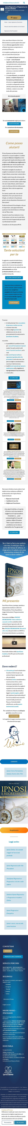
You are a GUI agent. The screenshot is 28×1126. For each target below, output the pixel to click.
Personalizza (7, 1122)
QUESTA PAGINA (14, 124)
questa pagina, (15, 693)
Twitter (7, 993)
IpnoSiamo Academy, (10, 1030)
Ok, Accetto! (20, 1122)
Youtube (8, 989)
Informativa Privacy (8, 999)
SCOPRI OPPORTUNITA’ (14, 277)
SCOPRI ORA (14, 378)
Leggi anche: (14, 842)
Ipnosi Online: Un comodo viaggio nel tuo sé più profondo (15, 852)
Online (14, 679)
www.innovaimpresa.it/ (22, 1089)
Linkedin (8, 991)
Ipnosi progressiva (17, 967)
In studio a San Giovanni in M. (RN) (12, 1054)
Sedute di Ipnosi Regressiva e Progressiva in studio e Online (15, 897)
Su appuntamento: (7, 1050)
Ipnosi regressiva (7, 967)
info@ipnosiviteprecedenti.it (11, 2)
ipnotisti (16, 330)
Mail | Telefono (23, 1087)
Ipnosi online (6, 969)
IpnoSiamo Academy (12, 336)
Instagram (8, 986)
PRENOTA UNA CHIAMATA (13, 956)
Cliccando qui (10, 670)
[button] (24, 3)
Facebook (8, 984)
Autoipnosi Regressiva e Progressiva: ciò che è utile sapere (15, 881)
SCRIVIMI (8, 951)
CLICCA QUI (14, 131)
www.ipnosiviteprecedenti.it (13, 1087)
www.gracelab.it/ (16, 1091)
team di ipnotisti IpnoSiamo (13, 350)
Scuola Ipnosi (10, 970)
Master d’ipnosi (19, 970)
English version (6, 1004)
